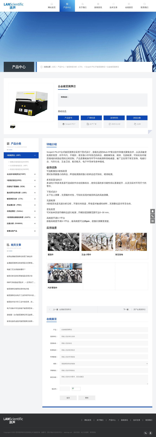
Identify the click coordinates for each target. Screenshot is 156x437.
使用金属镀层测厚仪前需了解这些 (19, 256)
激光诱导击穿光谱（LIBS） (17, 193)
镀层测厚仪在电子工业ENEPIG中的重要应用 (21, 295)
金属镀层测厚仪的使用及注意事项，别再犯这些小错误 (21, 263)
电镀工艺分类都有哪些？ (16, 269)
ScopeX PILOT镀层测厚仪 (95, 67)
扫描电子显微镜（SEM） (16, 186)
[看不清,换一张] (77, 389)
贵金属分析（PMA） (15, 205)
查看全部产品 (12, 231)
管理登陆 (93, 432)
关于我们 (82, 7)
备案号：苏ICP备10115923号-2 (51, 432)
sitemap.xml (68, 432)
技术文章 (113, 7)
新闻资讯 (98, 7)
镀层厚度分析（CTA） (75, 67)
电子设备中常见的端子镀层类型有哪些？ (21, 308)
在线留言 (129, 7)
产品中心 (67, 7)
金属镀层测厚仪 (65, 309)
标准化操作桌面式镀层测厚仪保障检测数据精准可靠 (21, 321)
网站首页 (52, 7)
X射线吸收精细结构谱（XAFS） (19, 217)
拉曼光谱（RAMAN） (15, 223)
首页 (54, 67)
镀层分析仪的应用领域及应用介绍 (19, 276)
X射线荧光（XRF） (14, 155)
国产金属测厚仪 (139, 309)
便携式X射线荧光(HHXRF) (19, 162)
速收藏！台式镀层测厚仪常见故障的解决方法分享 (21, 315)
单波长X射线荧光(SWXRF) (19, 169)
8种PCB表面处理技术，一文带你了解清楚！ (21, 282)
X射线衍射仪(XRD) (14, 180)
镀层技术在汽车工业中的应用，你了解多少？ (21, 302)
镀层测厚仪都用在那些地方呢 (18, 289)
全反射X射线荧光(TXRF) (16, 174)
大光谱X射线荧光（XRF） (19, 165)
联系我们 (144, 7)
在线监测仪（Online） (15, 211)
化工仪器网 (85, 432)
